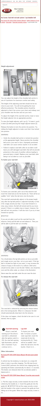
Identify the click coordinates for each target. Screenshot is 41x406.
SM (17, 1)
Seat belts (9, 22)
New (20, 1)
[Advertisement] (20, 43)
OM (14, 1)
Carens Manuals (6, 1)
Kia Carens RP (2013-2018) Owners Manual (13, 20)
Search (34, 1)
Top (24, 1)
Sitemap (28, 1)
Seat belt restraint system (20, 22)
